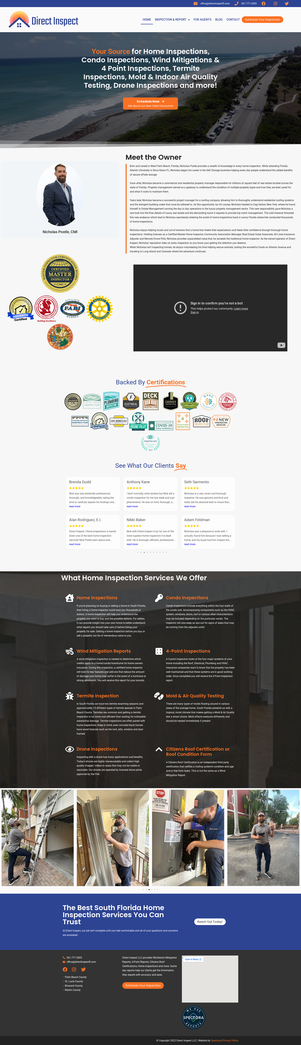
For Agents (202, 19)
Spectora (216, 1040)
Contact (233, 19)
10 (166, 552)
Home (147, 19)
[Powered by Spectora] (193, 1028)
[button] (143, 889)
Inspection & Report (170, 19)
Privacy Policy (230, 1040)
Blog (219, 19)
